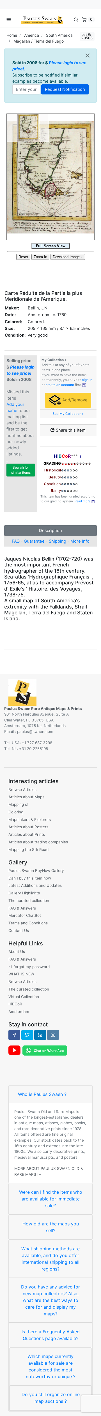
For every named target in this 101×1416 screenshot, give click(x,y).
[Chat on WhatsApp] (44, 1050)
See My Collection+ (68, 414)
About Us (16, 951)
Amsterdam (18, 1011)
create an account (59, 385)
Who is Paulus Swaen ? (42, 1094)
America (31, 35)
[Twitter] (27, 1035)
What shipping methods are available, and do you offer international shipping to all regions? (50, 1259)
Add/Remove (74, 399)
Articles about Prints (26, 834)
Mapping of (18, 804)
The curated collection (28, 900)
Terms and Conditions (28, 923)
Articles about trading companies (38, 842)
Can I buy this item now (29, 878)
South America (59, 35)
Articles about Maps (26, 797)
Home (11, 35)
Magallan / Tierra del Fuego (38, 41)
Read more (83, 501)
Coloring (15, 812)
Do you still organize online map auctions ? (51, 1398)
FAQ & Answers (22, 908)
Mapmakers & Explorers (29, 819)
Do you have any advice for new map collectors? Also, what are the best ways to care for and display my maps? (50, 1300)
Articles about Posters (28, 827)
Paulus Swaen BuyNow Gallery (36, 870)
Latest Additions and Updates (35, 885)
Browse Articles (22, 789)
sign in (87, 380)
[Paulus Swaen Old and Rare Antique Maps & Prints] (42, 19)
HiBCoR (15, 1004)
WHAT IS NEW (21, 974)
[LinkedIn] (40, 1035)
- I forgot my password (29, 966)
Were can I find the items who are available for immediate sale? (50, 1198)
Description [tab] (50, 530)
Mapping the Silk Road (28, 849)
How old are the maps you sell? (50, 1227)
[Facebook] (14, 1035)
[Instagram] (53, 1035)
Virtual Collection (23, 996)
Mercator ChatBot (24, 915)
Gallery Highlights (24, 893)
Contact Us (18, 930)
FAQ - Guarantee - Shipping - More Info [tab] (50, 541)
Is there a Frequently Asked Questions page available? (51, 1335)
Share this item (70, 430)
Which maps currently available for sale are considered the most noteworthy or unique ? (50, 1366)
